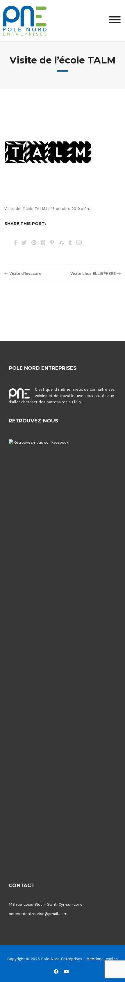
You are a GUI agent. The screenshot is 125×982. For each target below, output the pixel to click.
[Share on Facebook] (15, 243)
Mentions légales (102, 959)
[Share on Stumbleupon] (61, 243)
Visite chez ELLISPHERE (93, 273)
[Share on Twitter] (24, 243)
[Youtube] (66, 971)
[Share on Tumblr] (70, 243)
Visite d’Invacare (25, 273)
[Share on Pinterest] (52, 243)
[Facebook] (56, 971)
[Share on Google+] (34, 243)
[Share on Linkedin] (43, 243)
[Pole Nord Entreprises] (25, 20)
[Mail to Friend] (79, 243)
